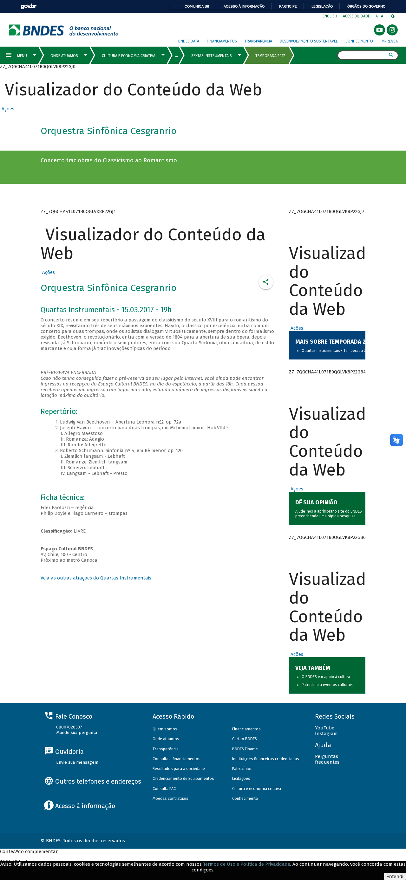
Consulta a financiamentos (176, 758)
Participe (288, 6)
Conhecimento (359, 41)
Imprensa (389, 41)
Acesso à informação (244, 6)
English (330, 16)
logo (64, 30)
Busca (331, 56)
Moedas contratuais (170, 798)
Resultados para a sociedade (179, 768)
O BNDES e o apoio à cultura (326, 677)
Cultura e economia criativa (256, 788)
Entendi (394, 876)
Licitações (241, 778)
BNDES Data (188, 41)
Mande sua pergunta (76, 732)
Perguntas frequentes (327, 759)
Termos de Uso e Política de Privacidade (246, 864)
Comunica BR (197, 6)
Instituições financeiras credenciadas (265, 758)
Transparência (258, 41)
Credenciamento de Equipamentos (183, 778)
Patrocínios (242, 768)
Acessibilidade (356, 16)
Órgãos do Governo (366, 6)
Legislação (322, 6)
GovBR (28, 6)
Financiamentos (222, 41)
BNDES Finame (245, 749)
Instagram (326, 733)
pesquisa (348, 516)
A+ (378, 16)
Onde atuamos (166, 738)
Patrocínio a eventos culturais (327, 685)
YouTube (324, 728)
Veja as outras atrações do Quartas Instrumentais (96, 578)
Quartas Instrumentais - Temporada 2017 (336, 350)
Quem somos (165, 729)
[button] (7, 109)
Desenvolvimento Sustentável (309, 41)
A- (383, 16)
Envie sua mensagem (77, 762)
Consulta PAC (164, 788)
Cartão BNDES (244, 738)
